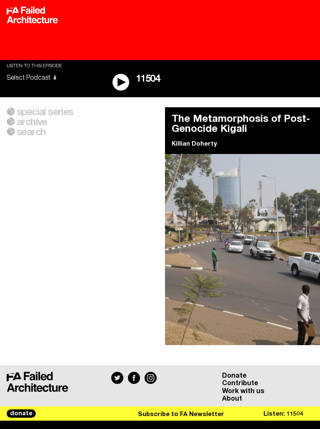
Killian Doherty (194, 144)
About (232, 398)
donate (21, 413)
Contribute (240, 383)
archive (32, 122)
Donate (234, 375)
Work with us (243, 391)
